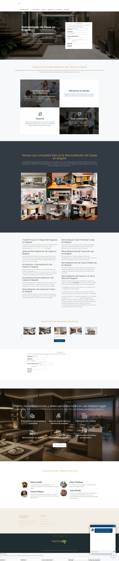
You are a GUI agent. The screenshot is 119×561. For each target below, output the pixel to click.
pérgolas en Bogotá (73, 298)
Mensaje (69, 43)
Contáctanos (59, 9)
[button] (59, 335)
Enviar (69, 45)
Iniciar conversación (94, 560)
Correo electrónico (73, 36)
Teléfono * (24, 560)
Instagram (54, 536)
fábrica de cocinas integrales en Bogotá (46, 271)
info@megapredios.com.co (46, 523)
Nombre (70, 29)
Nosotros (66, 9)
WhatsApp (60, 536)
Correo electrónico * (47, 560)
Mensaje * (71, 560)
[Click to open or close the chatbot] (113, 555)
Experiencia (51, 9)
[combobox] (69, 34)
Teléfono (70, 31)
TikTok (66, 536)
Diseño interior (35, 9)
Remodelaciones (24, 9)
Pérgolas (43, 9)
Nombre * (2, 560)
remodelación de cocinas (38, 248)
